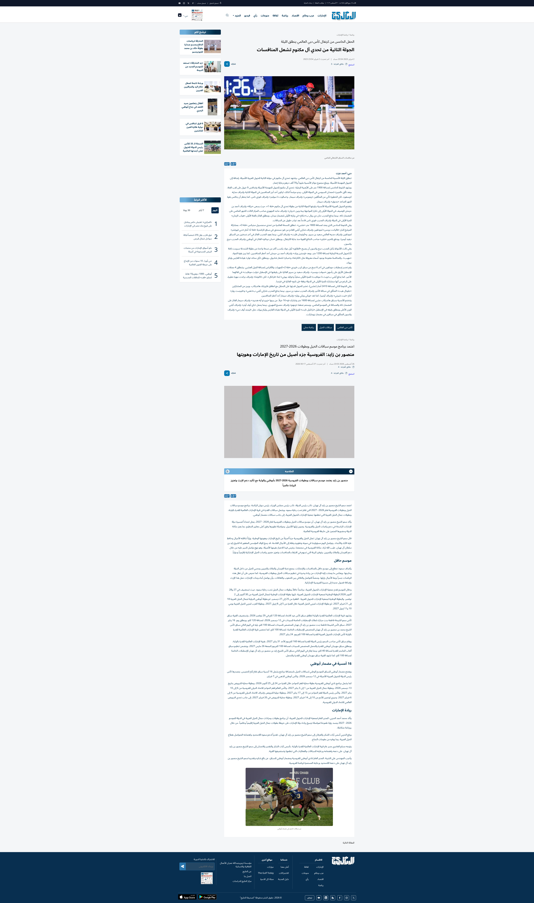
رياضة (285, 15)
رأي (255, 15)
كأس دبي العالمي (345, 327)
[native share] (227, 64)
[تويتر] (188, 3)
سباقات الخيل (325, 327)
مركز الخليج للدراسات (242, 881)
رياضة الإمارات (342, 35)
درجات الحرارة (308, 3)
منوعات (265, 15)
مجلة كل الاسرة (267, 879)
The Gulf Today (266, 873)
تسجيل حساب (201, 3)
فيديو (247, 15)
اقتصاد (295, 15)
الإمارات (322, 15)
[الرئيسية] (343, 864)
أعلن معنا (285, 867)
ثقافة (275, 15)
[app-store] (187, 897)
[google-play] (207, 897)
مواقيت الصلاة (319, 3)
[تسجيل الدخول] (220, 3)
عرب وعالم (308, 15)
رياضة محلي (308, 327)
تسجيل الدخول (213, 3)
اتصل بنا (247, 876)
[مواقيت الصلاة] (179, 15)
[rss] (332, 897)
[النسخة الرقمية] (197, 16)
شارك (233, 64)
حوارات (270, 867)
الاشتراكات (284, 873)
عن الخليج (247, 871)
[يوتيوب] (180, 3)
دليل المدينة (283, 879)
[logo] (344, 16)
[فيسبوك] (193, 3)
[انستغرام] (184, 3)
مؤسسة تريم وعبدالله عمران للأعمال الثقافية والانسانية (235, 865)
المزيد (238, 15)
